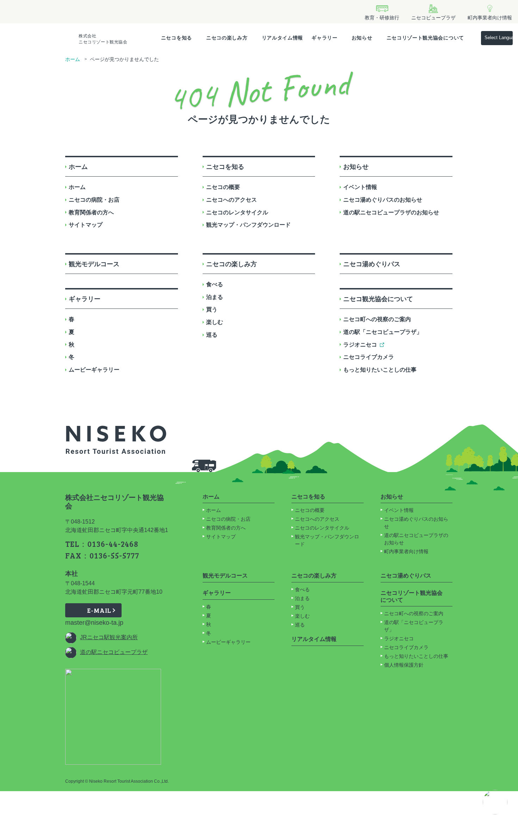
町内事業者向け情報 (406, 551)
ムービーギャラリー (94, 370)
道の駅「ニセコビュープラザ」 (382, 332)
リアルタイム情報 (282, 38)
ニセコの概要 (223, 187)
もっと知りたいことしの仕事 (380, 370)
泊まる (214, 297)
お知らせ (362, 38)
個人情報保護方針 (404, 665)
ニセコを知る (176, 38)
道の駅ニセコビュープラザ (114, 652)
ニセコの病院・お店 (94, 200)
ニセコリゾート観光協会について (425, 38)
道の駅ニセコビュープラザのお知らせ (391, 212)
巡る (211, 335)
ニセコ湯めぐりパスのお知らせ (382, 200)
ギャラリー (325, 38)
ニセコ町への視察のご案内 (377, 319)
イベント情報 (360, 187)
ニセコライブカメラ (368, 357)
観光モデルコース (94, 264)
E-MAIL (99, 610)
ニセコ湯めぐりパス (371, 264)
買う (211, 309)
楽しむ (214, 322)
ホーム (72, 59)
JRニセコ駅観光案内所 (109, 637)
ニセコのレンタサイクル (237, 212)
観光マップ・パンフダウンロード (248, 225)
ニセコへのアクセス (231, 200)
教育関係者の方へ (91, 212)
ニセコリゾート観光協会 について (412, 596)
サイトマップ (86, 225)
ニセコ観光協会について (378, 298)
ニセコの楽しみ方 (227, 38)
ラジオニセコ (360, 345)
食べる (214, 284)
